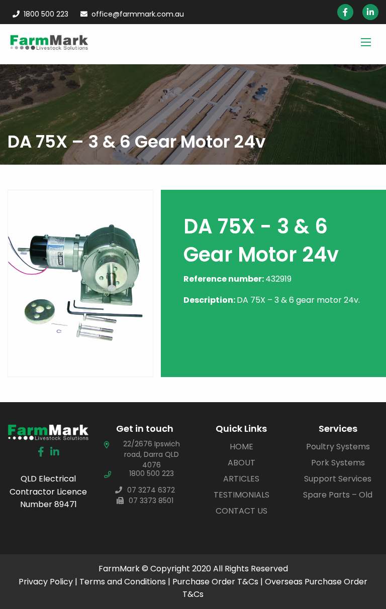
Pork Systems (338, 462)
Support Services (337, 478)
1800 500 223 (46, 14)
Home (241, 446)
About (241, 462)
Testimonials (241, 495)
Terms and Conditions (122, 581)
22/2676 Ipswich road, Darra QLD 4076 (151, 454)
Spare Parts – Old (337, 495)
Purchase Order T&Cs (215, 581)
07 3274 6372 (151, 490)
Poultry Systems (338, 446)
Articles (241, 478)
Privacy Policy (46, 581)
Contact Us (241, 511)
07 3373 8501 (151, 501)
